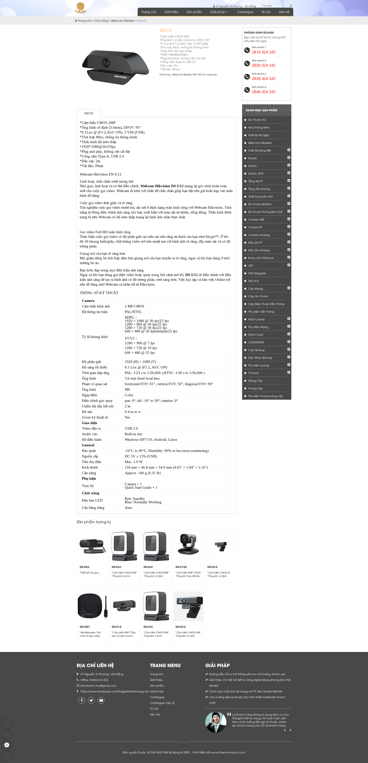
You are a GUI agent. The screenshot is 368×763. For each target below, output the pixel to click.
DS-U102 (181, 567)
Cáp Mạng (255, 288)
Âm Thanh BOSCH (259, 204)
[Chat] (7, 749)
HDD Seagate (256, 273)
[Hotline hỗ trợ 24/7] (7, 759)
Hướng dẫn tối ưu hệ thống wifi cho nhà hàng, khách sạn (247, 674)
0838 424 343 (263, 78)
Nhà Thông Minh (258, 127)
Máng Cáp (255, 380)
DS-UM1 (85, 627)
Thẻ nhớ (253, 281)
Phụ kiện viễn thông (260, 311)
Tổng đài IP (255, 181)
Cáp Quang (255, 350)
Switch (252, 165)
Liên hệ (284, 12)
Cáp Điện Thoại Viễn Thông (265, 304)
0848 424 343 (263, 91)
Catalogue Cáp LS (162, 702)
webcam (212, 74)
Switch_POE (255, 173)
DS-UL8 (148, 567)
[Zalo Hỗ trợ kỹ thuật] (7, 738)
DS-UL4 (116, 567)
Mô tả (89, 113)
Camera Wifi (255, 219)
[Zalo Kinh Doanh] (7, 728)
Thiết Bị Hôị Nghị (258, 135)
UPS (250, 265)
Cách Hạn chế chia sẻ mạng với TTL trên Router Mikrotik (245, 691)
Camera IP (254, 227)
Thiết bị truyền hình (260, 196)
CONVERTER (255, 342)
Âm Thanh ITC (256, 119)
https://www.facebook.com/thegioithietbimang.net (114, 691)
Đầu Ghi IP (254, 242)
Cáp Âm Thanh (257, 296)
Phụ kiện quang (258, 365)
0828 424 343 (263, 65)
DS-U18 (116, 627)
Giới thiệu (171, 12)
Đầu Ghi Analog (258, 250)
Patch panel (255, 319)
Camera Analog (258, 234)
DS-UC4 (212, 567)
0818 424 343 (263, 51)
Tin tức (266, 12)
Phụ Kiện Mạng (257, 327)
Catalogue (245, 12)
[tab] (89, 113)
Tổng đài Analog (258, 188)
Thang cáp (255, 388)
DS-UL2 (148, 627)
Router (252, 158)
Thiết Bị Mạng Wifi (259, 150)
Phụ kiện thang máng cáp (265, 396)
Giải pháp (217, 12)
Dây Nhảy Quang (259, 357)
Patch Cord (255, 334)
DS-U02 (84, 567)
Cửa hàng (101, 20)
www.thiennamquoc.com (228, 752)
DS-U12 (202, 74)
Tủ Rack (253, 373)
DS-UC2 (181, 627)
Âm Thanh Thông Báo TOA (265, 211)
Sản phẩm (194, 12)
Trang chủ (148, 12)
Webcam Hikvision (123, 20)
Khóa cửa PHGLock (260, 258)
